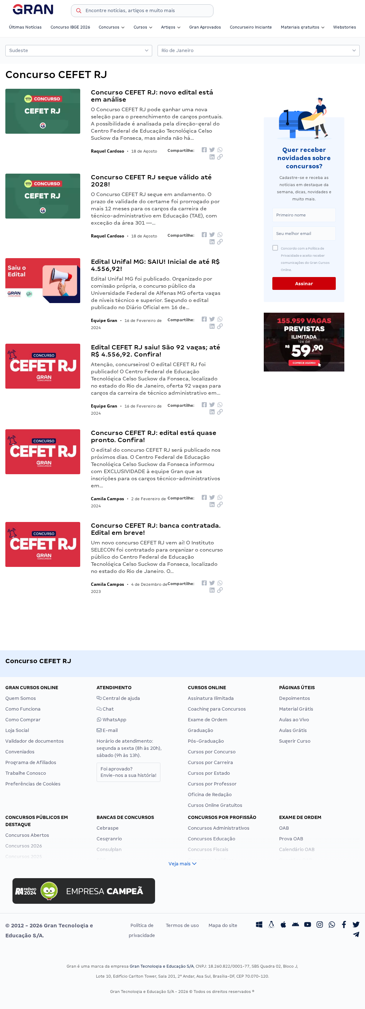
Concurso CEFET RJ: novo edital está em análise (152, 95)
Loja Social (17, 730)
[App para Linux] (271, 926)
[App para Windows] (259, 926)
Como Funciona (23, 709)
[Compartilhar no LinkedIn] (212, 157)
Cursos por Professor (212, 784)
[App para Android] (295, 926)
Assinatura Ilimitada (211, 698)
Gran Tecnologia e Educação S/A (162, 966)
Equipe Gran (104, 320)
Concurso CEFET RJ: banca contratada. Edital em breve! (156, 529)
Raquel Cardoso (107, 151)
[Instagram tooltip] (319, 926)
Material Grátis (296, 709)
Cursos (140, 27)
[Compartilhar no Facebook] (204, 150)
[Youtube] (307, 926)
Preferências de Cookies (33, 784)
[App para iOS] (283, 926)
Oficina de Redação (210, 794)
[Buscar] (79, 11)
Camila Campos (107, 499)
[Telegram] (356, 936)
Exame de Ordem (207, 719)
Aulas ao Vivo (294, 719)
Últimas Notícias (25, 27)
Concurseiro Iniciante (251, 27)
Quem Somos (20, 698)
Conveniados (20, 751)
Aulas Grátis (293, 730)
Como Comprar (23, 719)
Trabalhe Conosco (25, 773)
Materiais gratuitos (300, 27)
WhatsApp (114, 719)
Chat (108, 709)
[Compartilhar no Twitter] (212, 150)
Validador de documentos (34, 741)
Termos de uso (182, 925)
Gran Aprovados (205, 27)
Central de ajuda (121, 698)
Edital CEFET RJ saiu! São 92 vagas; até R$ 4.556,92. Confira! (155, 350)
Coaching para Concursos (217, 709)
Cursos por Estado (209, 773)
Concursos (109, 27)
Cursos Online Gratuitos (215, 805)
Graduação (200, 730)
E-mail (110, 730)
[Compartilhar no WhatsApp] (220, 150)
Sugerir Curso (294, 741)
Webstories (344, 27)
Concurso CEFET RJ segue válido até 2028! (151, 180)
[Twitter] (356, 926)
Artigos (168, 27)
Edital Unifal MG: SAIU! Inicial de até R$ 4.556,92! (155, 265)
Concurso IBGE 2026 (70, 27)
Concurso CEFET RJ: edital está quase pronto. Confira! (153, 436)
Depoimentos (294, 698)
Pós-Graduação (206, 741)
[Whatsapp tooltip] (331, 926)
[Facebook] (344, 926)
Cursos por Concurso (212, 751)
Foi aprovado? (128, 772)
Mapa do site (223, 925)
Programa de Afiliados (30, 762)
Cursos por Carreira (210, 762)
